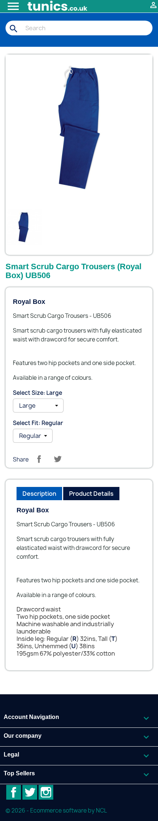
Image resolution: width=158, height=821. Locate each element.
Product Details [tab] (91, 494)
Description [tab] (39, 494)
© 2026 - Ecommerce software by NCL (56, 810)
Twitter (29, 792)
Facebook (13, 792)
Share (39, 459)
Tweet (57, 459)
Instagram (46, 792)
